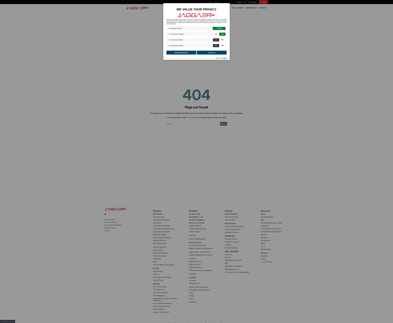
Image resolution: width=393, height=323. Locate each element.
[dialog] (196, 31)
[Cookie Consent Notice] (196, 31)
